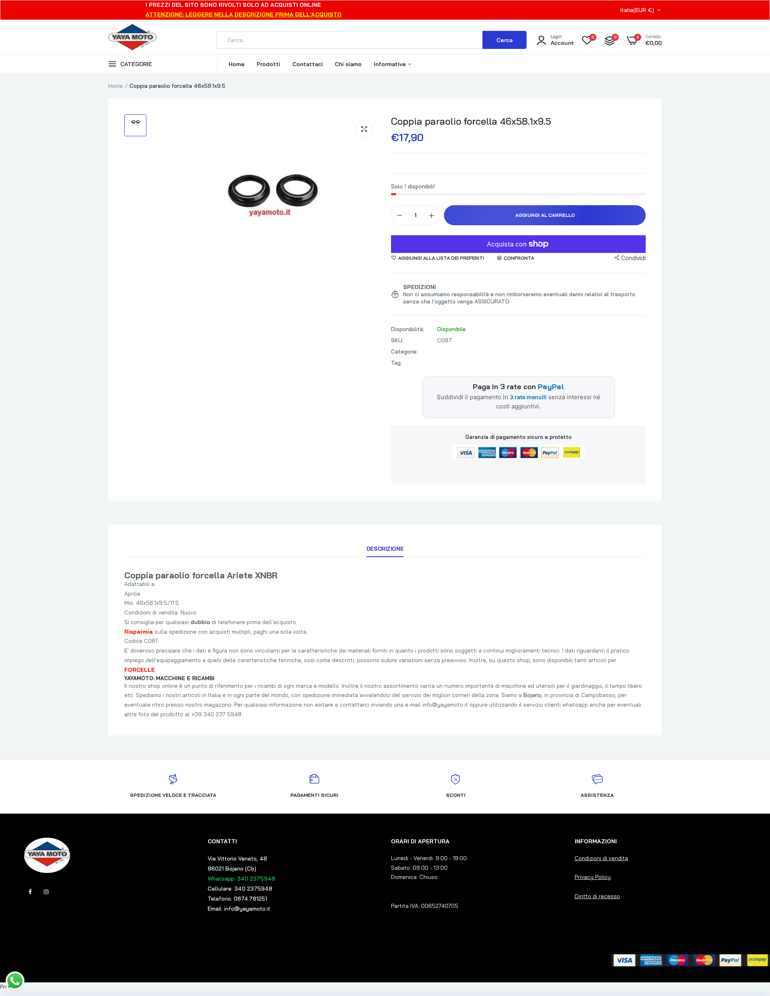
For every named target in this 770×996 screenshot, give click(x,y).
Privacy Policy (593, 877)
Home (237, 64)
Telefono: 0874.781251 (237, 898)
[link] (748, 938)
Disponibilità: (407, 329)
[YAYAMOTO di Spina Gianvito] (132, 40)
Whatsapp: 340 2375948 (241, 878)
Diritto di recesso (597, 896)
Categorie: (404, 351)
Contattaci (307, 64)
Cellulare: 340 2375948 (240, 888)
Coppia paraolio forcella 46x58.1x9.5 (471, 121)
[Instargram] (46, 892)
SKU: (397, 340)
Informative (390, 64)
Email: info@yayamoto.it (239, 908)
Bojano (532, 695)
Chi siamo (348, 64)
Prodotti (268, 64)
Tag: (396, 362)
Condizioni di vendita (601, 858)
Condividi (633, 258)
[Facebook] (30, 892)
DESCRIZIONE (385, 548)
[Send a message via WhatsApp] (15, 981)
